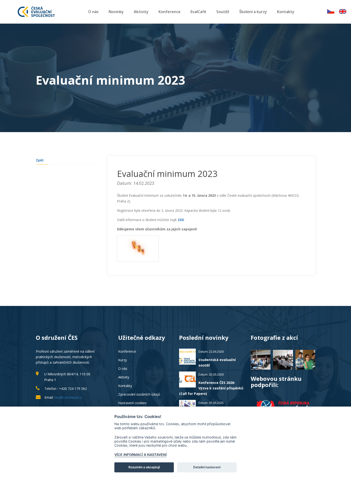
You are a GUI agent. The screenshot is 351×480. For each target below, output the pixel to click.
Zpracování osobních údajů (139, 394)
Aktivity (141, 11)
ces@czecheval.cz (68, 397)
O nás (93, 11)
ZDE (181, 219)
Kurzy (122, 360)
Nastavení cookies (132, 403)
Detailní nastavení (206, 467)
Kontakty (285, 11)
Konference (170, 11)
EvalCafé (198, 11)
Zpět (40, 160)
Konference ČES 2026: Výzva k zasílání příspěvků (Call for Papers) (211, 388)
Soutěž (222, 11)
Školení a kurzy (253, 11)
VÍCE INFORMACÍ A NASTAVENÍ (140, 455)
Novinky (116, 11)
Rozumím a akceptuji (144, 467)
